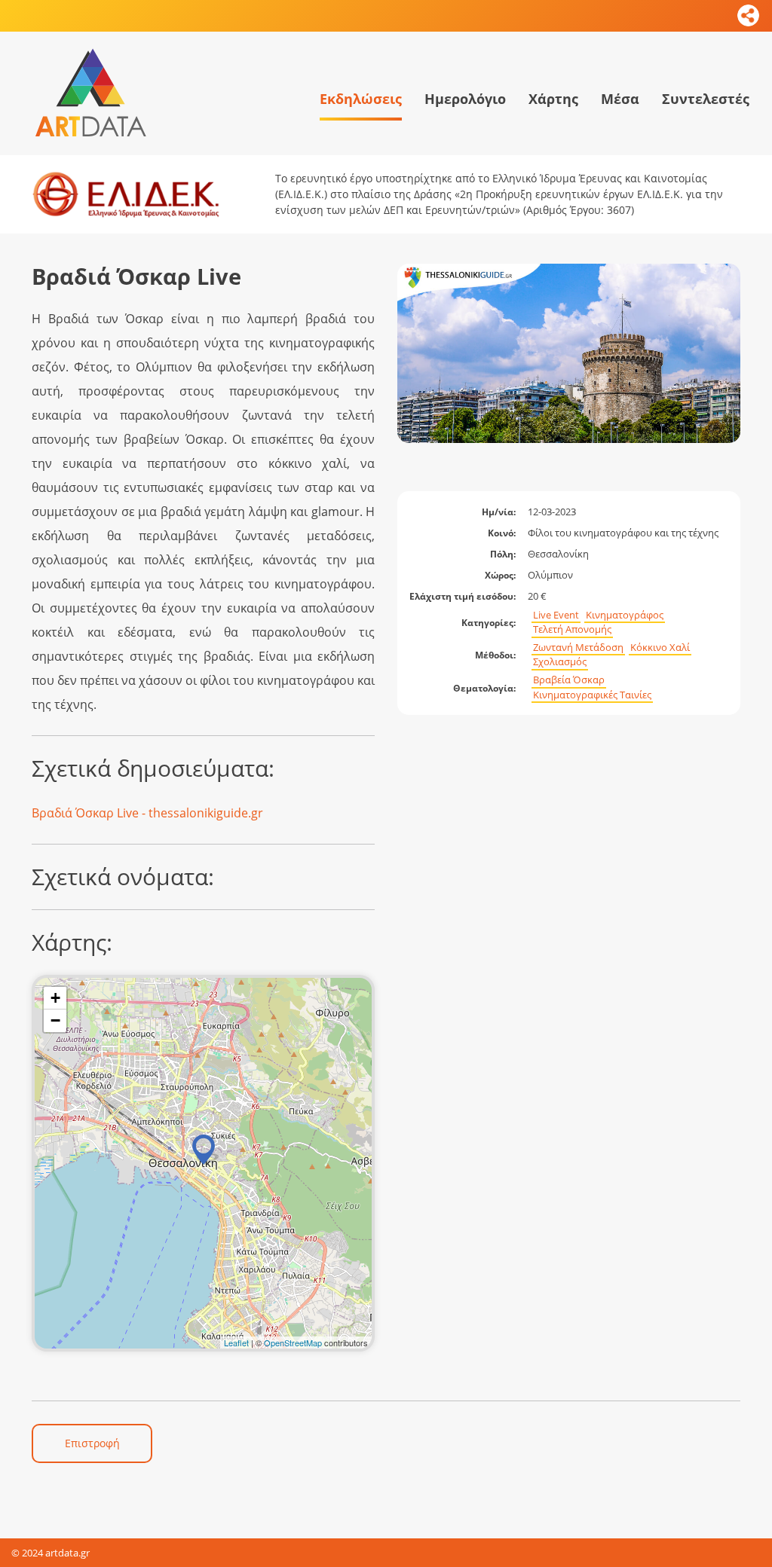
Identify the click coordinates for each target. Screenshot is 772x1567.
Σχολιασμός (560, 661)
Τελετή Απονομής (572, 629)
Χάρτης (553, 99)
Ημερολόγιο (465, 99)
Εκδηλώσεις (361, 99)
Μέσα (620, 99)
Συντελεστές (705, 99)
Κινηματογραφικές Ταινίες (592, 695)
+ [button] (55, 997)
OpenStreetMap (293, 1342)
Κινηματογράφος (624, 615)
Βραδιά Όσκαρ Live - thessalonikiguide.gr (147, 813)
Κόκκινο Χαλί (660, 647)
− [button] (55, 1020)
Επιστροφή (92, 1443)
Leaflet (236, 1342)
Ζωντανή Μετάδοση (578, 647)
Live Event (556, 615)
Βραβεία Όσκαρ (569, 680)
